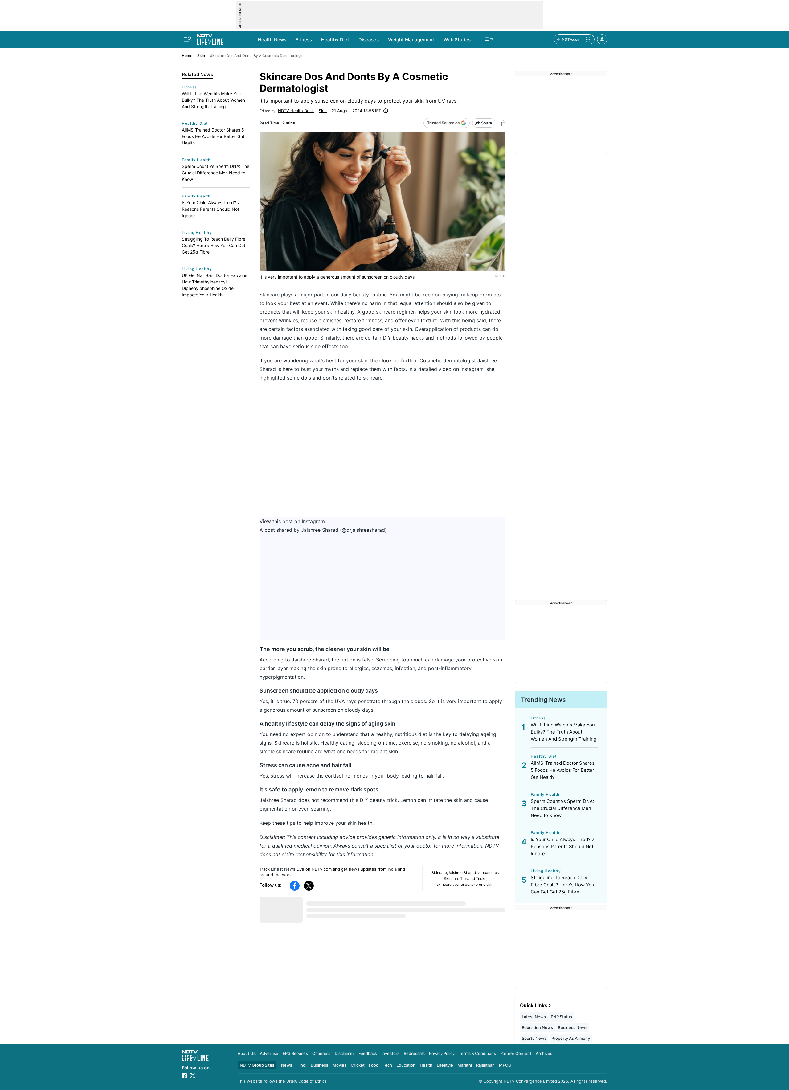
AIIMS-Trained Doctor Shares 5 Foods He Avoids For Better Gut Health (213, 136)
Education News (537, 1027)
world (287, 874)
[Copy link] (502, 123)
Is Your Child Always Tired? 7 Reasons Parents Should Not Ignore (211, 209)
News (286, 1065)
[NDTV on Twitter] (192, 1075)
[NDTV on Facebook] (184, 1075)
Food (373, 1065)
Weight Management (411, 40)
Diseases (368, 40)
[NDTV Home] (195, 1055)
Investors (390, 1053)
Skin (201, 55)
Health (426, 1065)
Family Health (196, 159)
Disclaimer (344, 1053)
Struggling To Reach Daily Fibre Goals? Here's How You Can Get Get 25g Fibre (213, 245)
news (354, 869)
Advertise (269, 1053)
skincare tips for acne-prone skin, (465, 884)
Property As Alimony (570, 1038)
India (392, 869)
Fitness (304, 40)
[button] (602, 39)
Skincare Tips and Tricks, (465, 878)
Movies (339, 1065)
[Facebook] (295, 886)
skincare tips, (488, 872)
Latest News (283, 869)
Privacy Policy (442, 1053)
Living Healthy (197, 232)
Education (405, 1065)
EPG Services (295, 1053)
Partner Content (515, 1053)
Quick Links (533, 1005)
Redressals (414, 1053)
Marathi (464, 1065)
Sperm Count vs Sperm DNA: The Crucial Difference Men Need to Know (215, 173)
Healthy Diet (335, 40)
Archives (544, 1053)
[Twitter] (309, 886)
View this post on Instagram (292, 521)
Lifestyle (445, 1065)
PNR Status (561, 1016)
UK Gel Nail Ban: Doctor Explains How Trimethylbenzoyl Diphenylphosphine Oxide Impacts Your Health (214, 285)
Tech (387, 1065)
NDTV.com (571, 39)
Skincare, (439, 872)
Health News (272, 40)
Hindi (301, 1065)
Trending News (543, 699)
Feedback (367, 1053)
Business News (572, 1027)
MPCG (505, 1065)
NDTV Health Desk (296, 110)
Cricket (358, 1065)
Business (319, 1065)
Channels (321, 1053)
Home (187, 55)
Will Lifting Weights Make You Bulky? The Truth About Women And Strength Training (213, 100)
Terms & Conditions (477, 1053)
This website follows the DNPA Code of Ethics (282, 1081)
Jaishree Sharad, (462, 872)
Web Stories (457, 40)
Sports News (534, 1038)
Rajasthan (485, 1065)
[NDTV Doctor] (210, 38)
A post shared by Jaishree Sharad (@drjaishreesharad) (323, 530)
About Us (247, 1053)
